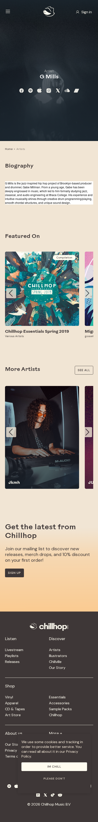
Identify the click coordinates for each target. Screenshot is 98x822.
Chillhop (55, 715)
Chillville (55, 661)
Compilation (64, 257)
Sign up (14, 573)
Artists (20, 149)
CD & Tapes (15, 709)
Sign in (86, 12)
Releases (12, 661)
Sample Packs (60, 709)
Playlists (11, 655)
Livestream (14, 649)
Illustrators (58, 655)
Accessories (59, 703)
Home (9, 149)
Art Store (13, 715)
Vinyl (9, 697)
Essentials (57, 697)
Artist (49, 71)
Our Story (57, 667)
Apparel (11, 703)
